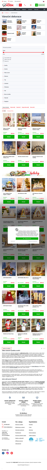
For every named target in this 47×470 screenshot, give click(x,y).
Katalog (5, 1)
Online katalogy (32, 432)
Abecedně (32, 107)
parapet (19, 364)
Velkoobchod (18, 443)
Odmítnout (32, 241)
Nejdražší (18, 107)
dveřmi (26, 360)
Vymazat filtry (10, 110)
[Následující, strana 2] (43, 348)
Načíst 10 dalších (6, 348)
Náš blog (31, 430)
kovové (16, 372)
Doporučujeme (6, 107)
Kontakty (11, 1)
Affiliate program (19, 440)
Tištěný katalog (32, 435)
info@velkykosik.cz (8, 427)
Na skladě (8, 57)
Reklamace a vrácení (20, 427)
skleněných (17, 370)
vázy (26, 364)
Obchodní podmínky (19, 430)
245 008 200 (6, 424)
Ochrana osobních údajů (20, 435)
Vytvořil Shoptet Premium (23, 464)
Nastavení (13, 241)
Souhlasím (27, 238)
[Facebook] (3, 453)
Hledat (20, 5)
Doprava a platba (19, 424)
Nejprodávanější (25, 107)
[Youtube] (12, 453)
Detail (8, 136)
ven (43, 363)
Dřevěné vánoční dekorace (20, 369)
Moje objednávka (18, 1)
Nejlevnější (12, 107)
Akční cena (8, 59)
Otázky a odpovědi (19, 438)
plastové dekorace (23, 372)
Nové (6, 61)
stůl (22, 364)
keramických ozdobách (28, 370)
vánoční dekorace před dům (27, 374)
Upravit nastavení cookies (35, 462)
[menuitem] (5, 9)
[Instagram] (7, 453)
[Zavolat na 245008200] (25, 5)
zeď (29, 364)
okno (16, 364)
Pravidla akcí (18, 432)
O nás (30, 427)
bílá (4, 110)
